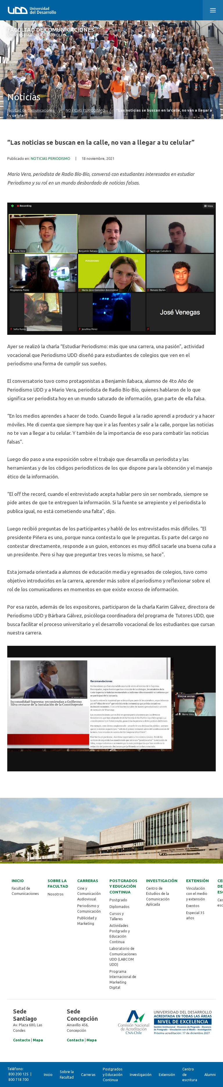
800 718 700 (18, 1079)
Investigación (161, 881)
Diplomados (119, 907)
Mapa (38, 1040)
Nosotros (56, 894)
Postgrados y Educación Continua (123, 887)
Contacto (21, 1040)
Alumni (210, 1074)
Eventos (192, 906)
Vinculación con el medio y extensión (196, 893)
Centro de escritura (189, 1074)
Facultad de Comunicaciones (50, 32)
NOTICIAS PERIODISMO (85, 110)
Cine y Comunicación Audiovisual (89, 893)
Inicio (18, 881)
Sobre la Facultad (58, 884)
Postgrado (118, 900)
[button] (213, 10)
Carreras (87, 881)
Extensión (197, 881)
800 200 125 (18, 1074)
